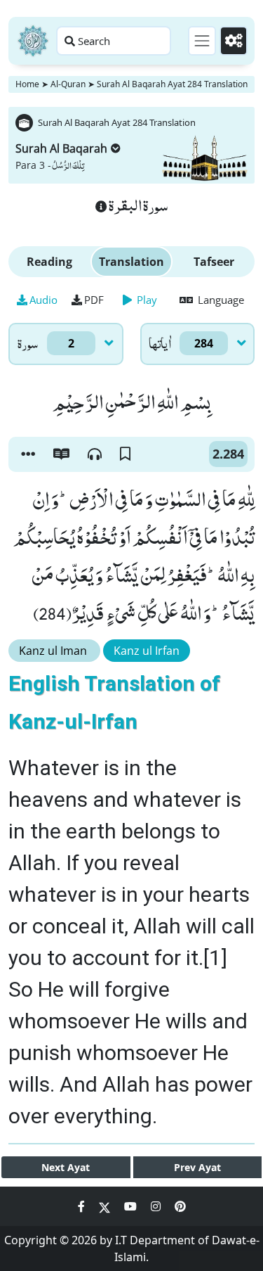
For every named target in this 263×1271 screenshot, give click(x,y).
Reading (49, 261)
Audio (43, 300)
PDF (94, 300)
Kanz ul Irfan (147, 650)
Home (27, 84)
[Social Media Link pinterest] (180, 1206)
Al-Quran (68, 84)
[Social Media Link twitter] (106, 1206)
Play (145, 300)
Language (219, 300)
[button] (28, 454)
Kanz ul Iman (54, 650)
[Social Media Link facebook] (83, 1206)
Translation (131, 261)
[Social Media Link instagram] (157, 1206)
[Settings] (234, 41)
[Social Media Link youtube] (132, 1206)
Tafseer (214, 261)
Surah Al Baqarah (61, 148)
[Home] (32, 40)
